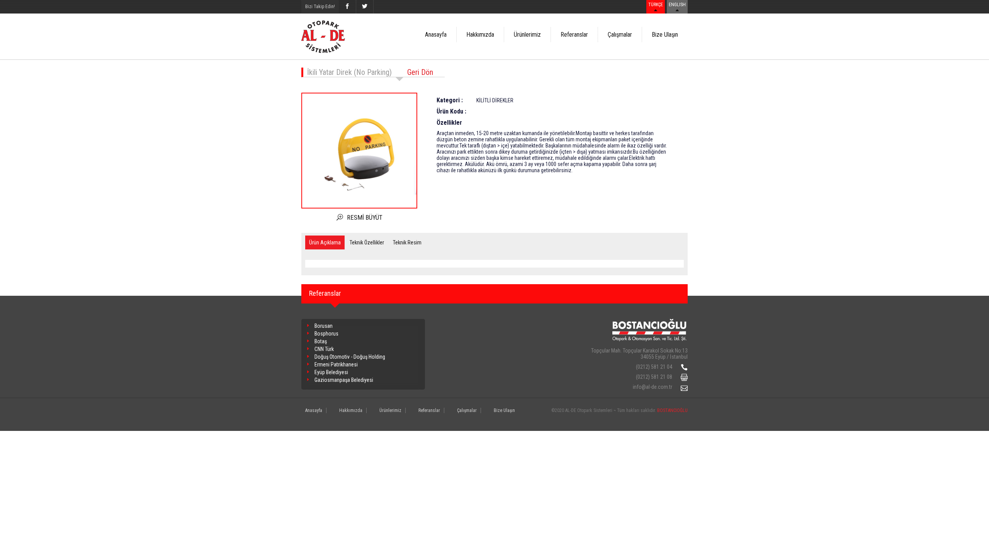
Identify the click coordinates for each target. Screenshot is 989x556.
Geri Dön (420, 72)
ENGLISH (677, 4)
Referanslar (574, 34)
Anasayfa (436, 34)
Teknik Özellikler (367, 242)
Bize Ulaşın (665, 34)
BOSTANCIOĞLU (672, 410)
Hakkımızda (480, 34)
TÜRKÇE (655, 4)
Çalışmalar (620, 34)
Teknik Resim (407, 242)
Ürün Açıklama (325, 242)
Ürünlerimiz (527, 34)
